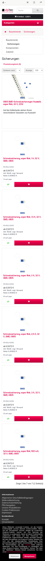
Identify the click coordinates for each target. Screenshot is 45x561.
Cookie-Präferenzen (11, 510)
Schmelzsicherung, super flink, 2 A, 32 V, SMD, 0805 (21, 276)
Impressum (7, 513)
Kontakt (5, 519)
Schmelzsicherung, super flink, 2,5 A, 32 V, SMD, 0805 (21, 335)
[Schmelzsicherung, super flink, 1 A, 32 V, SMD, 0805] (22, 143)
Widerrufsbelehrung (10, 500)
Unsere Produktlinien (11, 508)
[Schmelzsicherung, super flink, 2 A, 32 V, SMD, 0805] (22, 260)
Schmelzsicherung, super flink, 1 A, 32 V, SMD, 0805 (21, 159)
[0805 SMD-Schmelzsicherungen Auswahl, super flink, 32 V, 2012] (22, 86)
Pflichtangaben (8, 505)
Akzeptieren (29, 556)
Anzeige (29, 70)
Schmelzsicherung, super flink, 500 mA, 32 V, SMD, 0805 (21, 452)
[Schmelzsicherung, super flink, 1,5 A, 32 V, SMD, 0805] (22, 202)
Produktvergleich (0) (12, 64)
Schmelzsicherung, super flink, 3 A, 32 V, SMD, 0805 (21, 393)
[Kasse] (41, 2)
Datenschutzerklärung (11, 503)
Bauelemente (15, 32)
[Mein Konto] (4, 2)
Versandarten (8, 522)
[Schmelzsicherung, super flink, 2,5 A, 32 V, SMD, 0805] (22, 319)
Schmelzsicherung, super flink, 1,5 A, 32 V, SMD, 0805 (22, 218)
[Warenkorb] (27, 2)
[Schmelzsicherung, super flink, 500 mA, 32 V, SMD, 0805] (22, 436)
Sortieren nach (9, 70)
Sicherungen (29, 32)
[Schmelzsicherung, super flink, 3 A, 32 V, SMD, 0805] (22, 377)
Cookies (28, 545)
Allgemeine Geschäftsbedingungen (17, 498)
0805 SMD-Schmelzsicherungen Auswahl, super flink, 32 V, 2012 (22, 102)
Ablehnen (14, 556)
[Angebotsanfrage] (34, 2)
